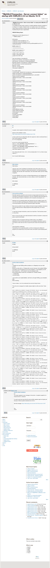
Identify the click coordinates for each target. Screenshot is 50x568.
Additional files (7, 429)
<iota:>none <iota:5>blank (32, 478)
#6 (47, 261)
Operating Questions (31, 472)
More (47, 479)
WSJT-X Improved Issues (32, 471)
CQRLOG (11, 2)
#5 (47, 241)
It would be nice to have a (32, 517)
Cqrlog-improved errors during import (35, 474)
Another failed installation (18, 262)
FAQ (5, 437)
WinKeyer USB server (8, 430)
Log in (3, 18)
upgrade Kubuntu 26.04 (32, 504)
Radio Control (6, 440)
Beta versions (6, 425)
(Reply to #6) (14, 390)
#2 (47, 124)
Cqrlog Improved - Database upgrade (35, 475)
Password (29, 430)
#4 (47, 192)
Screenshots (5, 431)
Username (29, 425)
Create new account (31, 435)
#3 (47, 162)
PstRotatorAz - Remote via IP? (33, 496)
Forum (4, 421)
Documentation (6, 434)
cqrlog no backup (30, 468)
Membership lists (7, 427)
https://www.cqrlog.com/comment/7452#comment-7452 (23, 134)
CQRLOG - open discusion (18, 11)
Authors (4, 442)
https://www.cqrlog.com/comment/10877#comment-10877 (34, 403)
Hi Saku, (14, 242)
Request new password (32, 436)
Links (4, 445)
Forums (3, 11)
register (7, 18)
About (4, 419)
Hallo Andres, (15, 164)
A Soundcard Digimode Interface (10, 438)
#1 (47, 21)
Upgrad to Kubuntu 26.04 (32, 470)
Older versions (7, 426)
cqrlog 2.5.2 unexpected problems (34, 477)
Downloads (5, 422)
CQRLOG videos (7, 441)
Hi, (13, 125)
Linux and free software (17, 193)
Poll (3, 444)
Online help (6, 436)
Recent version (7, 423)
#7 (47, 390)
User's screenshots (7, 433)
